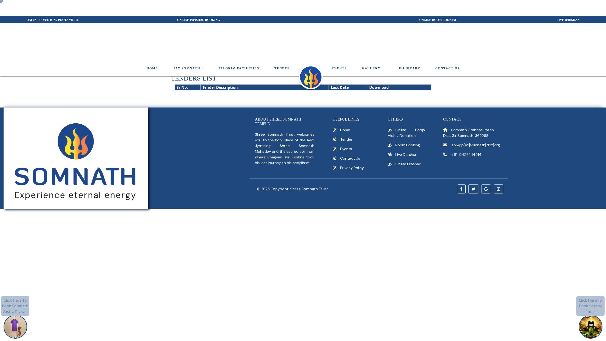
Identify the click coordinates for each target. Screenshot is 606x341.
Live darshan (568, 20)
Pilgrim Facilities (239, 68)
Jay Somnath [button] (187, 68)
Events (339, 68)
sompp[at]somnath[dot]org (476, 145)
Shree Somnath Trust (309, 189)
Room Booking (407, 145)
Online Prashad (408, 164)
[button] (461, 188)
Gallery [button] (372, 68)
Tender (282, 68)
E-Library (409, 68)
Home (152, 68)
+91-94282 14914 (466, 154)
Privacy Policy (352, 167)
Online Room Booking (438, 20)
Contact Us (447, 68)
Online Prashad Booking (198, 20)
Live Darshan (406, 154)
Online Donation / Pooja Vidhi (52, 20)
